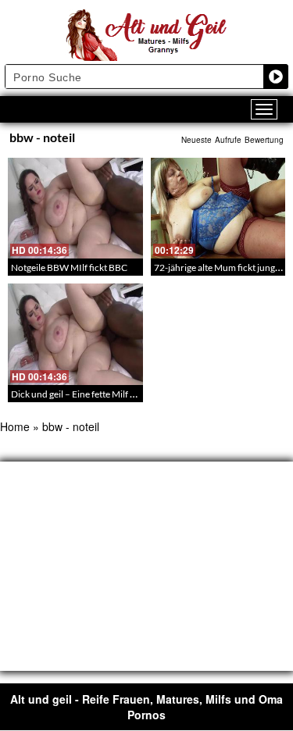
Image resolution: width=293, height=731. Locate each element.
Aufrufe (228, 139)
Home (15, 426)
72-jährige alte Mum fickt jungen (219, 267)
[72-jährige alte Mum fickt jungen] (218, 208)
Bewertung (264, 139)
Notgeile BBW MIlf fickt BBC (69, 267)
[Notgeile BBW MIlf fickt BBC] (75, 208)
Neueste (196, 139)
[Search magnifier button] (275, 76)
